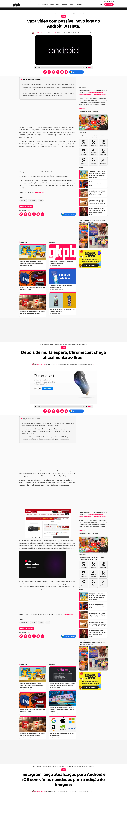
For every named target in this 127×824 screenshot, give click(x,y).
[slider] (61, 67)
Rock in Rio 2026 (17, 9)
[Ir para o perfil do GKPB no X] (113, 1)
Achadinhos (79, 4)
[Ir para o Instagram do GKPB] (104, 1)
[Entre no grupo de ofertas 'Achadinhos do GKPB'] (90, 259)
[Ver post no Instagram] (83, 229)
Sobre (14, 1)
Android (55, 13)
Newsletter (24, 1)
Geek (57, 4)
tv (47, 622)
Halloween (63, 9)
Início (39, 4)
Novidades (84, 9)
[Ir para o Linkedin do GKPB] (108, 1)
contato (34, 1)
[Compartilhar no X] (58, 72)
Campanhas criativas (108, 9)
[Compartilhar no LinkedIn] (53, 72)
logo (41, 200)
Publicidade (45, 4)
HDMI (41, 622)
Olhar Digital (39, 192)
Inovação (49, 13)
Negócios (52, 4)
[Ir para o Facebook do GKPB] (111, 1)
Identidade (32, 200)
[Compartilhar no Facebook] (62, 72)
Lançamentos (64, 4)
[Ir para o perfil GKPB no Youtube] (110, 1)
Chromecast (24, 622)
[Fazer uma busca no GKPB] (101, 4)
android (23, 200)
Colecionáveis (40, 9)
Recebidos (19, 1)
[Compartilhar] (66, 72)
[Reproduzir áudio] (36, 67)
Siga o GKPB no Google (77, 72)
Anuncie (29, 1)
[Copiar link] (45, 72)
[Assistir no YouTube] (93, 122)
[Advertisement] (47, 112)
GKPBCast (72, 4)
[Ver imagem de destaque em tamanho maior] (63, 50)
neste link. (69, 614)
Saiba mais (82, 108)
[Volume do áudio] (86, 67)
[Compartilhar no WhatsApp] (49, 72)
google (33, 622)
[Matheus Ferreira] (33, 33)
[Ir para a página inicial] (16, 5)
